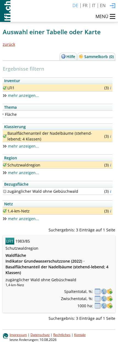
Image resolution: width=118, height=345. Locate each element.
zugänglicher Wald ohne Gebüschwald (42, 191)
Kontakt (80, 334)
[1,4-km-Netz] (5, 211)
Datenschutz (40, 334)
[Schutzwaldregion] (5, 165)
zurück (9, 44)
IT (93, 5)
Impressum (18, 334)
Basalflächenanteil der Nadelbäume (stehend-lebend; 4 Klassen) (49, 136)
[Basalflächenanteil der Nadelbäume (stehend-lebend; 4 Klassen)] (5, 136)
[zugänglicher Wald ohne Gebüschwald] (5, 191)
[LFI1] (5, 88)
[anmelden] (112, 6)
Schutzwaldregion (23, 165)
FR (85, 5)
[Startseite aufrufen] (5, 11)
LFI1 (11, 87)
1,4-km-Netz (18, 211)
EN (103, 5)
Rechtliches (62, 334)
